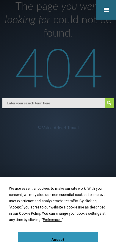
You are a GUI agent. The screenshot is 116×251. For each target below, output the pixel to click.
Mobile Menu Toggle (106, 10)
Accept (58, 240)
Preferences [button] (52, 220)
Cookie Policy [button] (29, 213)
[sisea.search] (109, 103)
